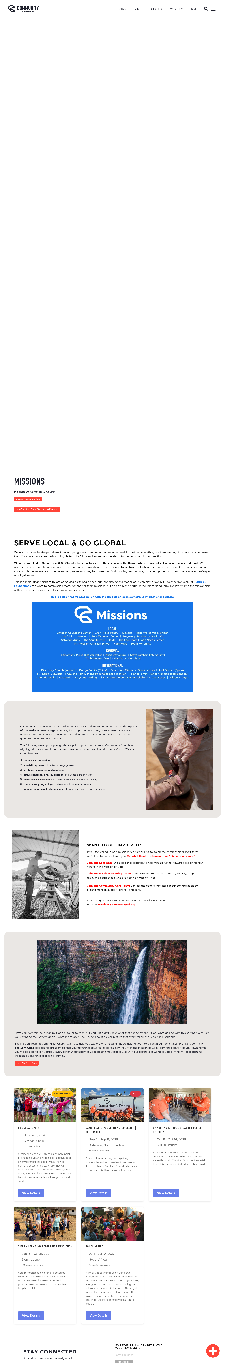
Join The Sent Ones (27, 1063)
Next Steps (155, 9)
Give (194, 9)
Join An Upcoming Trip (28, 499)
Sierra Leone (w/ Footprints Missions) (45, 1246)
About (123, 9)
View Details (31, 1193)
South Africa (94, 1246)
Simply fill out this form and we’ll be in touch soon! (161, 856)
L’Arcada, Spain (28, 1128)
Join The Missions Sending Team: (109, 873)
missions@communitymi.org (116, 904)
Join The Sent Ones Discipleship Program (37, 509)
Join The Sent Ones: (100, 863)
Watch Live (176, 9)
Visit (138, 9)
